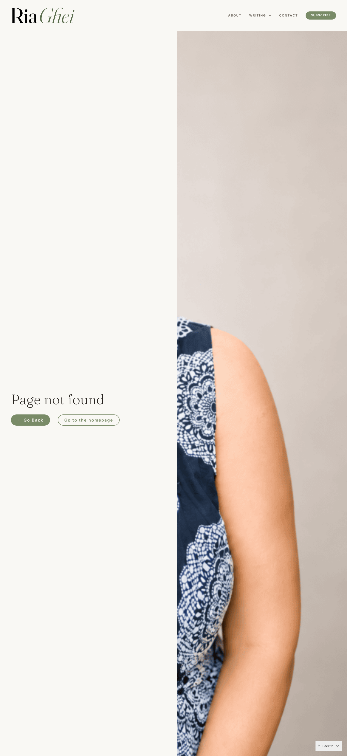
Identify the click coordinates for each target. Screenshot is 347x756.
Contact (288, 15)
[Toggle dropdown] (270, 15)
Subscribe (321, 15)
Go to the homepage (88, 420)
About (235, 15)
